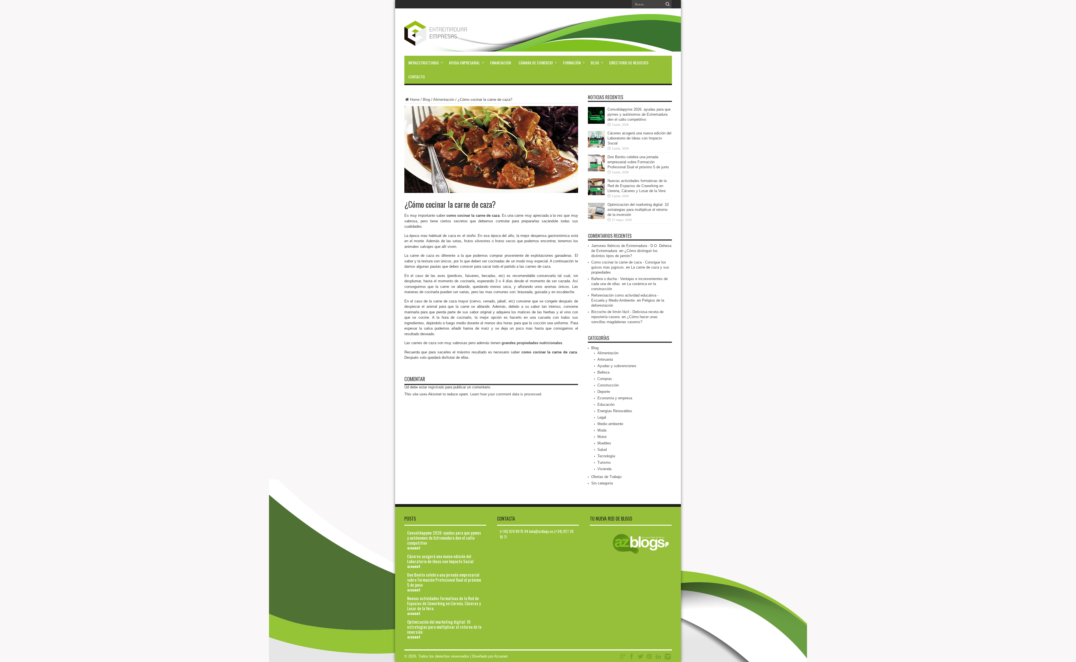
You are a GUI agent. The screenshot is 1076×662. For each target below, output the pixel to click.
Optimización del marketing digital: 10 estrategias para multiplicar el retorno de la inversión (638, 209)
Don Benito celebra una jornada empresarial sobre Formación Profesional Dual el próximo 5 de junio (638, 162)
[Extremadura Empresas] (451, 41)
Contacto (416, 77)
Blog (595, 63)
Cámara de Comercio (536, 63)
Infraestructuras (423, 63)
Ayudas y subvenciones (616, 366)
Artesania (605, 359)
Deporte (603, 392)
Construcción (608, 385)
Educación (605, 404)
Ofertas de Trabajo (606, 477)
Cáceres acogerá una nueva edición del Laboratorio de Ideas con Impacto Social (639, 138)
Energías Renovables (614, 411)
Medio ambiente (610, 424)
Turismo (604, 462)
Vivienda (604, 469)
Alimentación (443, 99)
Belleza (603, 372)
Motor (602, 437)
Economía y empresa (614, 398)
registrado (436, 387)
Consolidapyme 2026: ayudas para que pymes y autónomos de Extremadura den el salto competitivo (639, 114)
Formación (572, 63)
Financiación (500, 63)
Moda (601, 430)
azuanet (413, 548)
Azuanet (501, 656)
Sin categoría (602, 483)
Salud (602, 449)
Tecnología (606, 456)
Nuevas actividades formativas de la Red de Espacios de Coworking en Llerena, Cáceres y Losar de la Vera (637, 186)
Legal (601, 417)
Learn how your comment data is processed (505, 394)
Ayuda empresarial (464, 63)
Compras (604, 379)
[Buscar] (668, 4)
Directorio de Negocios (628, 63)
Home (414, 99)
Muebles (604, 443)
